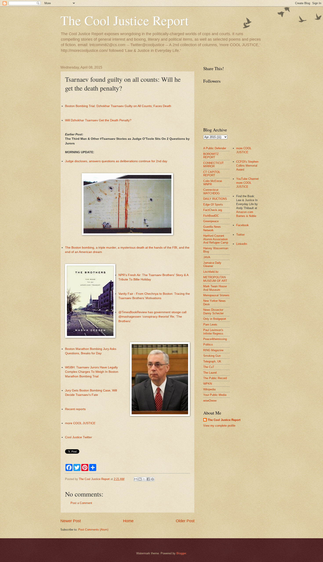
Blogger (181, 553)
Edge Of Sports (213, 204)
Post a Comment (81, 503)
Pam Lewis (210, 324)
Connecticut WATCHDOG (211, 191)
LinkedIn (241, 244)
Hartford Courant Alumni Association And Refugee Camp (215, 239)
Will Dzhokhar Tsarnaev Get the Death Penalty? (98, 120)
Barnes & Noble (246, 216)
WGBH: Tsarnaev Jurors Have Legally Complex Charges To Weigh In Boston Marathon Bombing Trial (91, 372)
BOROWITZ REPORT (211, 155)
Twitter (240, 234)
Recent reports (75, 409)
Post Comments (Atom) (93, 529)
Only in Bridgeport (214, 318)
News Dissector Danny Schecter (213, 311)
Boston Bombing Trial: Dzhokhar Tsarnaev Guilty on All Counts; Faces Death (118, 106)
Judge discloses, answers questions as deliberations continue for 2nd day (116, 161)
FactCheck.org (212, 210)
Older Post (185, 521)
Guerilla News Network (212, 228)
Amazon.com (244, 212)
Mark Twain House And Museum (215, 288)
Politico (208, 344)
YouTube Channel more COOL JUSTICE (247, 182)
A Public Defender (214, 148)
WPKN (207, 383)
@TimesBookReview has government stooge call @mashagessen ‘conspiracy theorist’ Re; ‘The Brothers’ (152, 317)
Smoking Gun (212, 355)
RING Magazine (213, 350)
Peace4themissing (215, 339)
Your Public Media (214, 394)
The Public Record (215, 378)
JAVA (206, 257)
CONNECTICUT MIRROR (213, 164)
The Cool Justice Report (124, 20)
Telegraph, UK (212, 361)
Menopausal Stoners (216, 295)
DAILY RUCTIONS (215, 198)
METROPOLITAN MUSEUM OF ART (215, 279)
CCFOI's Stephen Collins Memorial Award (247, 165)
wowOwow (209, 400)
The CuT (208, 367)
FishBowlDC (211, 215)
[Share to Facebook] (148, 479)
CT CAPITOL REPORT (211, 173)
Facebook (242, 225)
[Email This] (136, 479)
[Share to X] (144, 479)
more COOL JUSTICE (80, 423)
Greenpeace (211, 221)
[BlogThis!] (140, 479)
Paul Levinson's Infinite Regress (213, 331)
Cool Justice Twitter (78, 437)
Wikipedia (209, 389)
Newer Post (70, 521)
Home (128, 521)
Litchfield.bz (211, 271)
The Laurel (210, 372)
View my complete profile (219, 425)
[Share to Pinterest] (152, 479)
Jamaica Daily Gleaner (212, 264)
